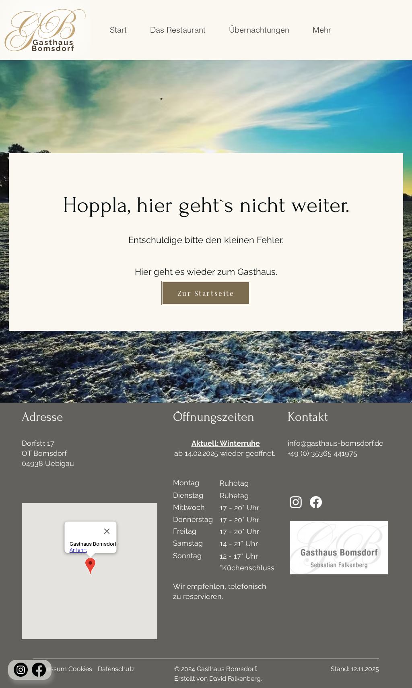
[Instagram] (21, 670)
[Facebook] (39, 670)
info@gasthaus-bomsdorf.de (335, 443)
